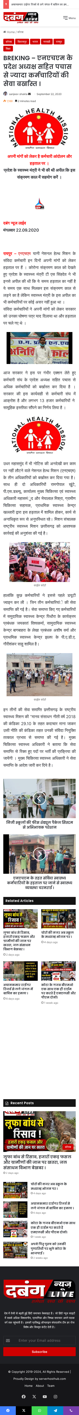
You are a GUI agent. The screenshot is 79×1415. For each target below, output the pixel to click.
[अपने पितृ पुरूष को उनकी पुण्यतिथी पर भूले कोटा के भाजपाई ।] (15, 1250)
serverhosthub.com (52, 1378)
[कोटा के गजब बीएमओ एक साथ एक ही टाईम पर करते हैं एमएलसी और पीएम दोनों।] (58, 971)
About (40, 1385)
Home (29, 1385)
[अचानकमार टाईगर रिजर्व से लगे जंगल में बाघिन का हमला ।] (20, 971)
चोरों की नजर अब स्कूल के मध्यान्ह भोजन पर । (57, 934)
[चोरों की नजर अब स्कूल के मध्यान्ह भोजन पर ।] (58, 919)
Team (50, 1385)
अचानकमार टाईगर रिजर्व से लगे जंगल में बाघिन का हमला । (41, 4)
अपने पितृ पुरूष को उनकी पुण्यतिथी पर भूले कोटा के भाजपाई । (48, 1248)
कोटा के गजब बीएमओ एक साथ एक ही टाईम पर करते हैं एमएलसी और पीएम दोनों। (58, 991)
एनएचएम (24, 253)
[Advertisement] (39, 68)
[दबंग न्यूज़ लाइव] (20, 17)
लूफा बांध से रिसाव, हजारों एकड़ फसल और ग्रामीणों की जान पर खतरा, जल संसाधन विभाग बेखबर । (19, 940)
